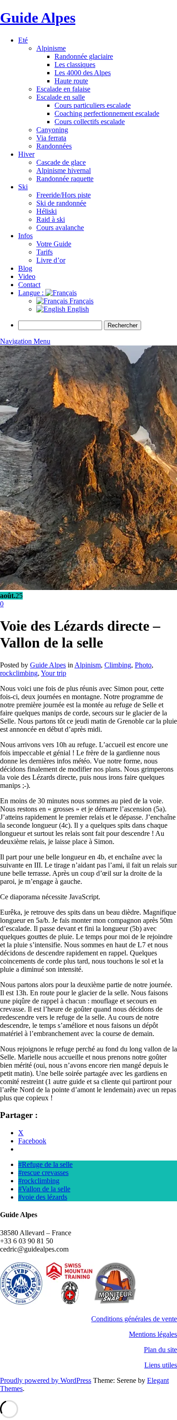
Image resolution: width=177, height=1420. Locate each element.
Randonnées (54, 146)
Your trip (53, 673)
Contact (29, 284)
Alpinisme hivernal (63, 170)
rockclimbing (19, 673)
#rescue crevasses (43, 1172)
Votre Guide (53, 244)
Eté (23, 40)
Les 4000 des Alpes (82, 73)
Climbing (117, 665)
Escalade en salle (60, 97)
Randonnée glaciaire (83, 56)
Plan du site (160, 1349)
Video (26, 276)
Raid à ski (50, 219)
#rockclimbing (38, 1181)
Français (80, 301)
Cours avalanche (60, 227)
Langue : (31, 293)
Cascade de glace (61, 162)
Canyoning (52, 130)
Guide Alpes (37, 18)
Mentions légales (153, 1334)
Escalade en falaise (63, 89)
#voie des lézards (42, 1197)
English (77, 309)
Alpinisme (51, 48)
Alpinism (87, 665)
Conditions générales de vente (134, 1319)
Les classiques (74, 64)
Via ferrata (51, 138)
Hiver (26, 154)
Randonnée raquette (64, 178)
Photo (143, 665)
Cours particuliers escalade (92, 105)
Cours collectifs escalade (89, 121)
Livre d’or (50, 260)
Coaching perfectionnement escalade (106, 113)
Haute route (71, 81)
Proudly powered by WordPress (45, 1380)
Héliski (46, 211)
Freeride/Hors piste (63, 195)
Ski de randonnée (61, 203)
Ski (23, 187)
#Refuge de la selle (45, 1164)
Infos (25, 236)
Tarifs (44, 252)
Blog (25, 268)
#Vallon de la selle (44, 1189)
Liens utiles (160, 1365)
